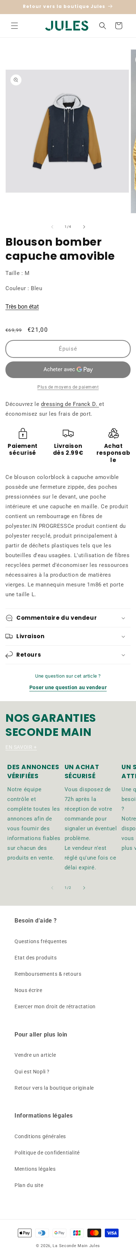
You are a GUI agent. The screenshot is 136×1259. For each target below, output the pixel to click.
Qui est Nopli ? (32, 1071)
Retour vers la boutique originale (54, 1088)
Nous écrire (28, 990)
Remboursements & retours (48, 974)
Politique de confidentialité (47, 1153)
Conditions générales (40, 1136)
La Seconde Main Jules (76, 1245)
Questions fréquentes (41, 941)
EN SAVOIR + (21, 747)
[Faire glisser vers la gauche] (52, 227)
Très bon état (22, 306)
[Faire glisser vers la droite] (84, 227)
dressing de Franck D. (70, 404)
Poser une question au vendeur (68, 687)
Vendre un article (35, 1055)
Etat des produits (36, 958)
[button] (14, 26)
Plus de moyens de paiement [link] (68, 387)
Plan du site (29, 1185)
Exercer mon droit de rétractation (55, 1006)
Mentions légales (35, 1169)
